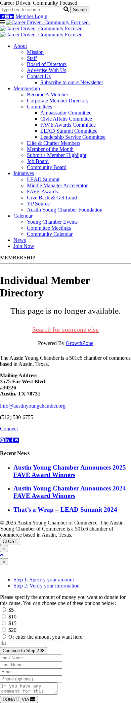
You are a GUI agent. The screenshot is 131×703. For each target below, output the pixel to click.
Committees (39, 106)
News (19, 240)
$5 (10, 610)
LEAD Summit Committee (68, 131)
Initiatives (23, 173)
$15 (11, 623)
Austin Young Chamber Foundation (64, 210)
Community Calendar (50, 234)
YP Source (38, 203)
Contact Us (39, 76)
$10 (11, 616)
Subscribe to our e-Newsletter (71, 82)
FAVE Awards (42, 191)
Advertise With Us (46, 70)
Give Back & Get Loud (52, 197)
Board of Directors (47, 64)
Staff (32, 58)
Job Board (38, 161)
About (20, 46)
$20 (11, 630)
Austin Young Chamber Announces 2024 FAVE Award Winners (69, 492)
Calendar (23, 216)
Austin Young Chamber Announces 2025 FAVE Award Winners (69, 471)
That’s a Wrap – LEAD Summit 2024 (65, 509)
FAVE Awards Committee (68, 125)
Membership (26, 88)
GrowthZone (79, 343)
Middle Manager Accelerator (57, 185)
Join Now (23, 246)
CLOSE (10, 541)
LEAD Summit (43, 179)
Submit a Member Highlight (56, 155)
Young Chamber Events (52, 222)
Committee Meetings (49, 228)
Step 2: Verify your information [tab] (46, 585)
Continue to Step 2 (21, 650)
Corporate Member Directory (58, 100)
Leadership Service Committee (72, 137)
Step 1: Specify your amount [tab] (43, 579)
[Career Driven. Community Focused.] (45, 28)
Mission (35, 52)
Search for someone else (65, 329)
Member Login (31, 16)
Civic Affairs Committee (66, 119)
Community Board (47, 167)
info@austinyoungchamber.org (33, 406)
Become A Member (47, 94)
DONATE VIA (16, 699)
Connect (9, 429)
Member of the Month (50, 149)
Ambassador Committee (65, 113)
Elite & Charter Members (53, 143)
